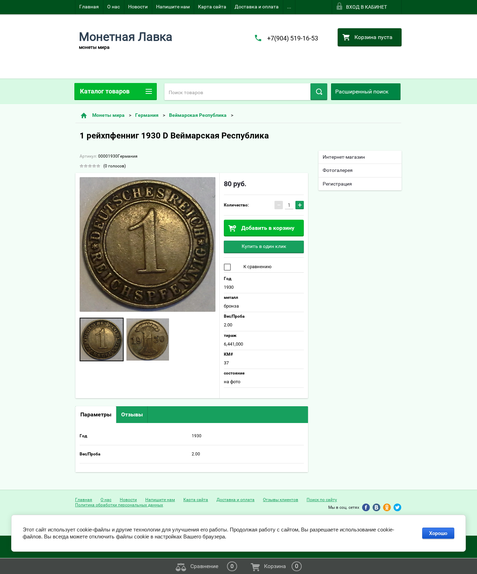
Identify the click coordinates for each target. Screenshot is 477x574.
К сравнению (257, 266)
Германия (147, 115)
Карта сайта (212, 6)
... (289, 6)
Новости (138, 6)
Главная (89, 6)
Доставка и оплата (257, 6)
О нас (113, 6)
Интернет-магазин (344, 157)
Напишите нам (173, 6)
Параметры (95, 414)
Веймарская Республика (198, 115)
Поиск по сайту (322, 499)
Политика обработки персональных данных (119, 505)
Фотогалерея (338, 170)
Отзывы (132, 414)
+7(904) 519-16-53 (292, 38)
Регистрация (337, 184)
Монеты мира (108, 115)
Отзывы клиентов (280, 499)
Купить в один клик (264, 246)
